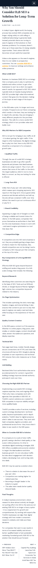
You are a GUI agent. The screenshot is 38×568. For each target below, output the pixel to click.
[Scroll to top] (33, 556)
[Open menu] (34, 3)
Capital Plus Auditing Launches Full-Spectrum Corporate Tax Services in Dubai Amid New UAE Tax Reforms (28, 554)
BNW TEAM (7, 25)
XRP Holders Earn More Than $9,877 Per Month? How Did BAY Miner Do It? (9, 550)
